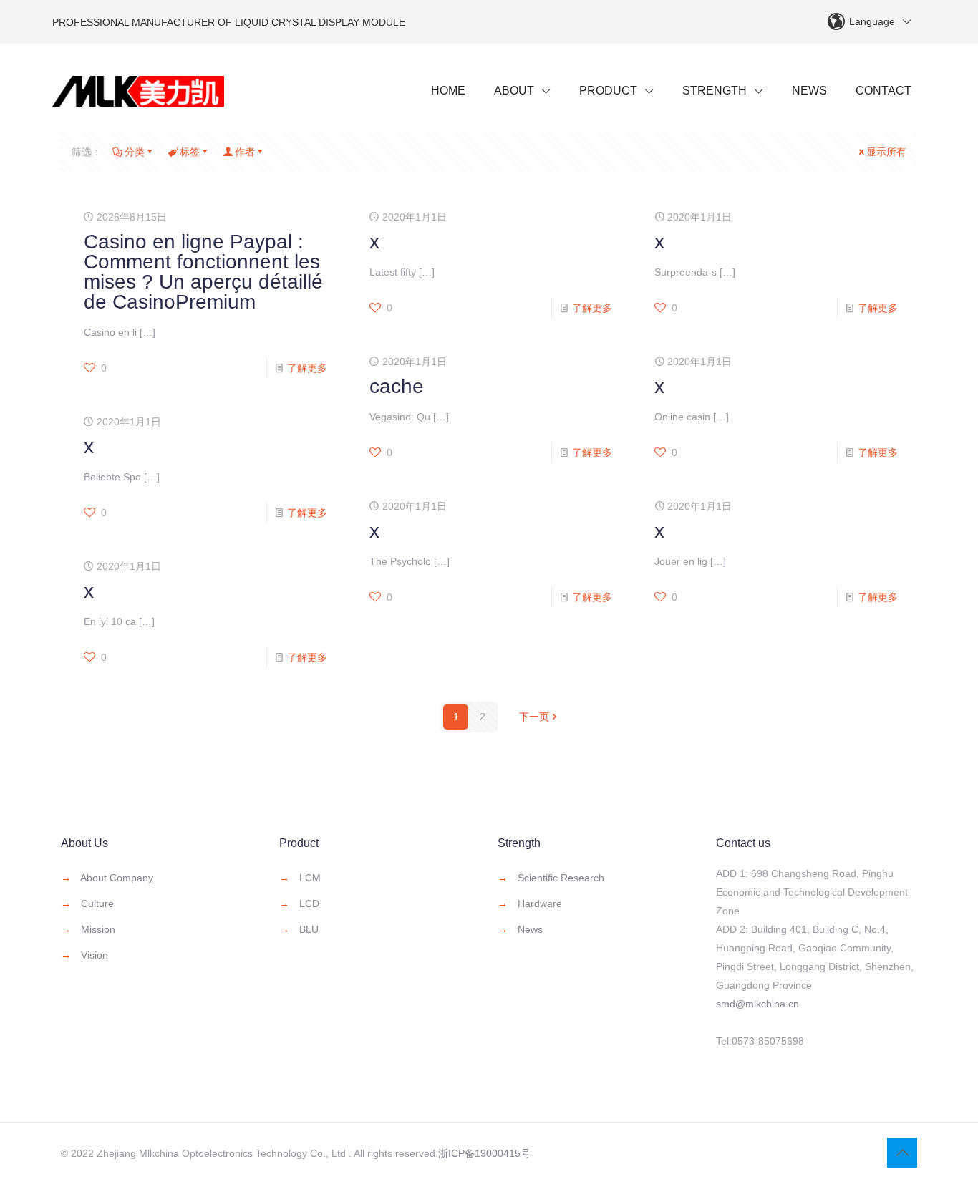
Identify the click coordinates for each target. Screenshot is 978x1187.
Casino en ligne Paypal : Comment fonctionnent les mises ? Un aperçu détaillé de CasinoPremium (203, 272)
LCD (309, 903)
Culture (97, 903)
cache (396, 386)
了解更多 (307, 368)
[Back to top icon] (902, 1153)
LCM (310, 877)
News (530, 929)
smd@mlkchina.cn (757, 1003)
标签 (190, 152)
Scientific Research (561, 877)
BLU (309, 929)
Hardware (540, 903)
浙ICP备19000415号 (484, 1153)
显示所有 (886, 152)
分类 (135, 152)
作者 (245, 152)
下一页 (534, 716)
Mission (98, 929)
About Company (116, 877)
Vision (94, 955)
